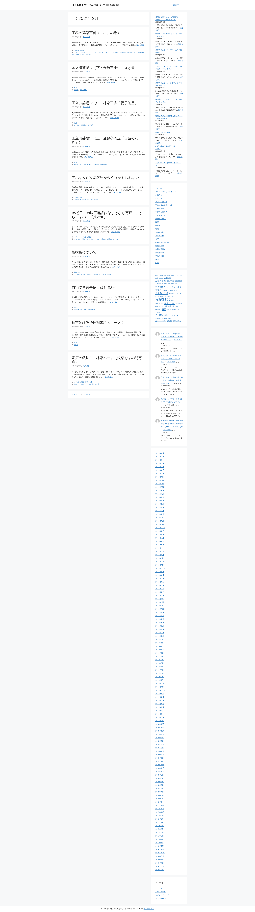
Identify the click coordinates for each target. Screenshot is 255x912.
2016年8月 (159, 860)
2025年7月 (159, 497)
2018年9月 (159, 775)
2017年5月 (159, 829)
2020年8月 (159, 697)
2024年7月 (159, 538)
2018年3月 (159, 795)
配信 (157, 263)
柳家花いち (169, 303)
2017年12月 (159, 805)
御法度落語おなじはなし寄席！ (96, 239)
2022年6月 (159, 623)
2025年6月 (159, 501)
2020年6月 (159, 704)
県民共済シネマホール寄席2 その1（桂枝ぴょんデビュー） (172, 359)
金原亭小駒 (87, 164)
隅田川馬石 (177, 321)
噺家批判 (158, 226)
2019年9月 (159, 734)
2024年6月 (159, 541)
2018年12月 (159, 765)
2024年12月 (160, 521)
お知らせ (158, 195)
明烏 (175, 290)
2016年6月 (159, 866)
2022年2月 (159, 636)
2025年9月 (159, 490)
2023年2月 (159, 595)
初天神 (172, 283)
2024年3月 (159, 551)
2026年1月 (159, 477)
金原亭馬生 (83, 90)
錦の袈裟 (88, 54)
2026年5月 (159, 463)
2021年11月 (159, 646)
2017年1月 (159, 843)
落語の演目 (77, 272)
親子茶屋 (91, 125)
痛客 (164, 309)
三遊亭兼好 (167, 278)
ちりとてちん (179, 275)
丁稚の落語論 (78, 197)
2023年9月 (159, 572)
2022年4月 (159, 629)
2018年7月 (159, 782)
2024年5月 (159, 545)
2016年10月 (160, 853)
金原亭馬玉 (95, 164)
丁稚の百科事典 (79, 50)
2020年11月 (160, 687)
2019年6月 (159, 744)
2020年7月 (159, 700)
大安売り (89, 274)
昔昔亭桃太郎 (78, 309)
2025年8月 (159, 494)
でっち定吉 (178, 340)
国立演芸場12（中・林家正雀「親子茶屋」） (107, 103)
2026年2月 (159, 474)
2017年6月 (159, 826)
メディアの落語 (86, 237)
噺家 (75, 307)
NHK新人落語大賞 (169, 275)
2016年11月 (159, 849)
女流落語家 (94, 200)
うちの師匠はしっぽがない (165, 192)
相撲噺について (84, 252)
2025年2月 (159, 514)
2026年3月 (159, 470)
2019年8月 (159, 738)
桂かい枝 (118, 239)
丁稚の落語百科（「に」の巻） (96, 33)
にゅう (76, 52)
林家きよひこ (78, 164)
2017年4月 (159, 833)
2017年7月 (159, 822)
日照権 (82, 54)
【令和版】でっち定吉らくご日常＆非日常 (96, 4)
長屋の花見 (104, 164)
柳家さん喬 (170, 296)
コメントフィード (162, 895)
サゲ (156, 278)
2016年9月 (159, 856)
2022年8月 (159, 616)
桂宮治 (76, 345)
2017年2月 (159, 839)
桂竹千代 (179, 304)
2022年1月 (159, 639)
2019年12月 (160, 724)
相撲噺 (96, 274)
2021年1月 (159, 680)
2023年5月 (159, 585)
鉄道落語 (169, 321)
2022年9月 (159, 612)
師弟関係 (176, 286)
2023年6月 (159, 582)
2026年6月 (159, 460)
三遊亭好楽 (160, 280)
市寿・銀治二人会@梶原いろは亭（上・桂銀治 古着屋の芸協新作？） (172, 337)
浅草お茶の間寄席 (89, 309)
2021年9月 (159, 653)
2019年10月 (160, 731)
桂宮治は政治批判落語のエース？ (98, 323)
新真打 (158, 290)
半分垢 (83, 274)
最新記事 (176, 5)
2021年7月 (159, 660)
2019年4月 (159, 751)
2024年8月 (159, 534)
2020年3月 (159, 714)
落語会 (157, 259)
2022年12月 (160, 602)
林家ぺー (77, 384)
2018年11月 (159, 768)
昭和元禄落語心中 (162, 242)
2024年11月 (160, 524)
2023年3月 (159, 592)
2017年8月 (159, 819)
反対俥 (83, 239)
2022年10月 (160, 609)
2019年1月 (159, 761)
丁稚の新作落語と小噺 (163, 205)
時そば (179, 293)
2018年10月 (160, 772)
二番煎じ (107, 52)
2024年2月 (159, 555)
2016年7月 (159, 863)
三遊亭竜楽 (170, 281)
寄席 (75, 87)
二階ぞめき (115, 52)
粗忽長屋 (164, 318)
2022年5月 (159, 626)
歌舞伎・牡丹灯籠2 (162, 132)
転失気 (169, 318)
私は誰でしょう (175, 310)
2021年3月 (159, 673)
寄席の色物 (88, 382)
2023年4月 (159, 589)
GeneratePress (149, 909)
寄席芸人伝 (159, 236)
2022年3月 (159, 633)
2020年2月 (159, 717)
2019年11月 (159, 728)
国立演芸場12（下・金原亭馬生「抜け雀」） (107, 68)
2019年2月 (159, 758)
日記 (157, 239)
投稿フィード (160, 892)
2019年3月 (159, 755)
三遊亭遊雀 (178, 281)
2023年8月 (159, 575)
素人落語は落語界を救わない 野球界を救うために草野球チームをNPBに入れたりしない (173, 424)
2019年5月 (159, 748)
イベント (77, 237)
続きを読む (140, 45)
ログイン (158, 888)
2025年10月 (160, 487)
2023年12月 (160, 562)
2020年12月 (160, 683)
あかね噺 (158, 188)
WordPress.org (161, 898)
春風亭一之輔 (161, 293)
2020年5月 (159, 707)
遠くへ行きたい (160, 321)
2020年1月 (159, 721)
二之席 (89, 52)
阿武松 (109, 274)
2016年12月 (160, 846)
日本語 (171, 290)
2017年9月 (159, 816)
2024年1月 (159, 558)
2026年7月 (159, 457)
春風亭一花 (172, 293)
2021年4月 (159, 670)
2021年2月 (159, 677)
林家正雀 (84, 125)
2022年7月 (159, 619)
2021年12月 (159, 643)
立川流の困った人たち (167, 315)
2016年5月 (159, 870)
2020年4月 (159, 711)
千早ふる (177, 283)
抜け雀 (76, 90)
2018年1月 (159, 802)
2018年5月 (159, 788)
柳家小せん (174, 300)
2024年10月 (160, 528)
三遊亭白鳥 (77, 200)
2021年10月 (160, 650)
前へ (74, 395)
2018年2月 (159, 799)
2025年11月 (159, 484)
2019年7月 (159, 741)
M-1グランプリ (159, 275)
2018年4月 (159, 792)
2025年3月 (159, 511)
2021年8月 (159, 656)
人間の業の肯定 (132, 52)
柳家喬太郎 (159, 246)
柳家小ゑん (159, 304)
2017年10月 (160, 812)
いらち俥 (77, 239)
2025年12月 (160, 480)
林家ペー (84, 384)
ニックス (82, 52)
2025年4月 (159, 507)
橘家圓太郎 (159, 306)
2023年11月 (160, 565)
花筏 (104, 274)
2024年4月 (159, 548)
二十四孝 (100, 52)
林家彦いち (110, 239)
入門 (77, 54)
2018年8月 (159, 778)
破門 (168, 309)
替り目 (157, 296)
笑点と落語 (159, 253)
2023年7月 (159, 579)
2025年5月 (159, 504)
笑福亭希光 (158, 318)
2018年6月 (159, 785)
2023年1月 (159, 599)
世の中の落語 (160, 219)
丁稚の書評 (159, 209)
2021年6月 (159, 663)
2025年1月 (159, 518)
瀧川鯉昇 (158, 309)
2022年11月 (159, 606)
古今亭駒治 (85, 200)
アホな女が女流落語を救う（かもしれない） (107, 178)
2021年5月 (159, 667)
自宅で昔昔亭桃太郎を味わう (94, 287)
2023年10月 (160, 568)
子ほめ (168, 287)
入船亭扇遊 (167, 283)
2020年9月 (159, 694)
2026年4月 (159, 467)
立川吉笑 (157, 312)
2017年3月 (159, 836)
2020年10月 (160, 690)
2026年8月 (159, 453)
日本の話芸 (165, 290)
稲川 (100, 274)
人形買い (123, 52)
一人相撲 (77, 274)
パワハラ (161, 278)
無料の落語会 (160, 249)
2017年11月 (159, 809)
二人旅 (94, 52)
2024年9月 (159, 531)
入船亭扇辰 (159, 283)
